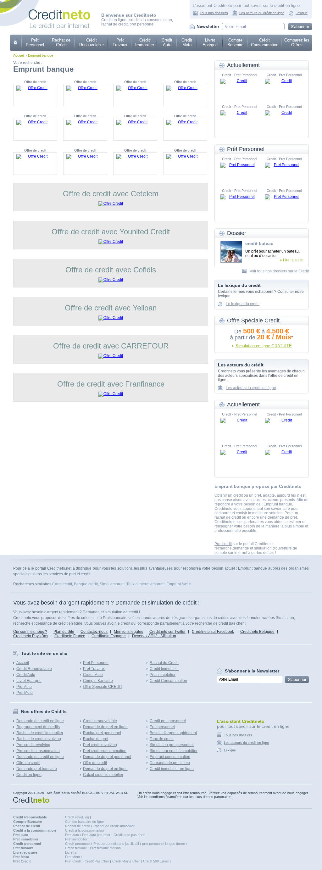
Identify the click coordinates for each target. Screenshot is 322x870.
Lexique (302, 13)
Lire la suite (293, 260)
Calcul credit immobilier (103, 774)
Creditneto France (69, 636)
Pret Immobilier (162, 674)
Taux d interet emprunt (145, 584)
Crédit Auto (167, 42)
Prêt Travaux (120, 42)
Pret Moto (24, 692)
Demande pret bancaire (36, 769)
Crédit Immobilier (144, 42)
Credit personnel (77, 843)
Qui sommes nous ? (30, 631)
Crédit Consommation (264, 42)
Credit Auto (25, 674)
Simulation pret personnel (172, 745)
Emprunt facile (178, 584)
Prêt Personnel (35, 42)
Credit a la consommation (84, 830)
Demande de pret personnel (107, 757)
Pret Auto (24, 686)
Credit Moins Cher (126, 861)
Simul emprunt (112, 584)
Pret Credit (73, 861)
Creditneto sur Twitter (167, 631)
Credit (16, 43)
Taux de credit (162, 739)
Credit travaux (76, 848)
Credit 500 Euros (156, 861)
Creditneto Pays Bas (30, 636)
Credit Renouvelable (34, 668)
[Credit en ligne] (59, 11)
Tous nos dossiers (214, 13)
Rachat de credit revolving (38, 739)
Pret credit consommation (38, 751)
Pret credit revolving (33, 745)
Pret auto (72, 835)
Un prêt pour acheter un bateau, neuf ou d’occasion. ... (272, 253)
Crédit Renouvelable (91, 42)
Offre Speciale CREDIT (102, 686)
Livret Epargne (210, 42)
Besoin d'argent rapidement (173, 733)
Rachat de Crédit (61, 42)
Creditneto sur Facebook (213, 631)
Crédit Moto (186, 42)
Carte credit (62, 584)
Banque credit (86, 584)
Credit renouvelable (100, 721)
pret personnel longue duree (163, 843)
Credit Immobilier (164, 668)
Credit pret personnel (168, 721)
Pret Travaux (94, 668)
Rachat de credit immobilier (39, 733)
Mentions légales (128, 631)
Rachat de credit (77, 826)
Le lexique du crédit (242, 304)
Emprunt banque (40, 55)
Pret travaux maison (105, 848)
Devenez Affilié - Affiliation (154, 636)
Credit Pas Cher (97, 861)
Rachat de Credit (164, 663)
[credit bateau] (231, 252)
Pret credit (223, 544)
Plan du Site (63, 631)
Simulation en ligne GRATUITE (264, 345)
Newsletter (208, 26)
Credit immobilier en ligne (172, 769)
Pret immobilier (76, 839)
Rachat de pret (95, 739)
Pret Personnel (95, 663)
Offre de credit (28, 763)
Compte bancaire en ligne (84, 821)
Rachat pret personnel (102, 733)
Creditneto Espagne (109, 636)
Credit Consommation (168, 680)
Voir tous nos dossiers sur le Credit (279, 271)
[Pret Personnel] (239, 172)
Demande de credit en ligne (40, 721)
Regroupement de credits (38, 727)
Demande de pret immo (170, 763)
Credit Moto (93, 674)
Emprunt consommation (170, 757)
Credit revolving (77, 817)
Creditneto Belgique (257, 631)
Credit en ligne (29, 774)
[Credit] (239, 88)
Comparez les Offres (296, 42)
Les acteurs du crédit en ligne (261, 13)
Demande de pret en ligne (105, 727)
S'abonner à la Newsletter (252, 670)
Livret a (70, 852)
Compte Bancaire (235, 42)
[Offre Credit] (35, 95)
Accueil (18, 55)
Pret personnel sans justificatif (116, 843)
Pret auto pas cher (96, 835)
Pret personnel (162, 727)
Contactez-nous (94, 631)
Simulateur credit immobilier (173, 751)
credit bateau (259, 243)
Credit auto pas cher (129, 835)
